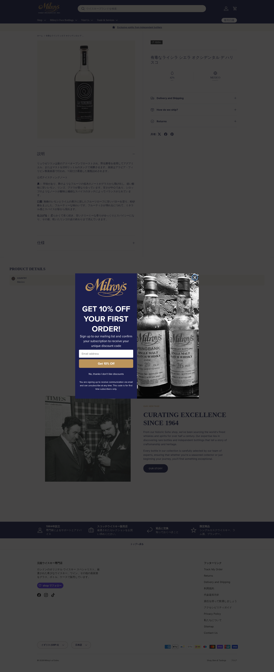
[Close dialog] (195, 277)
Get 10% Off (106, 363)
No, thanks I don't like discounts (106, 374)
